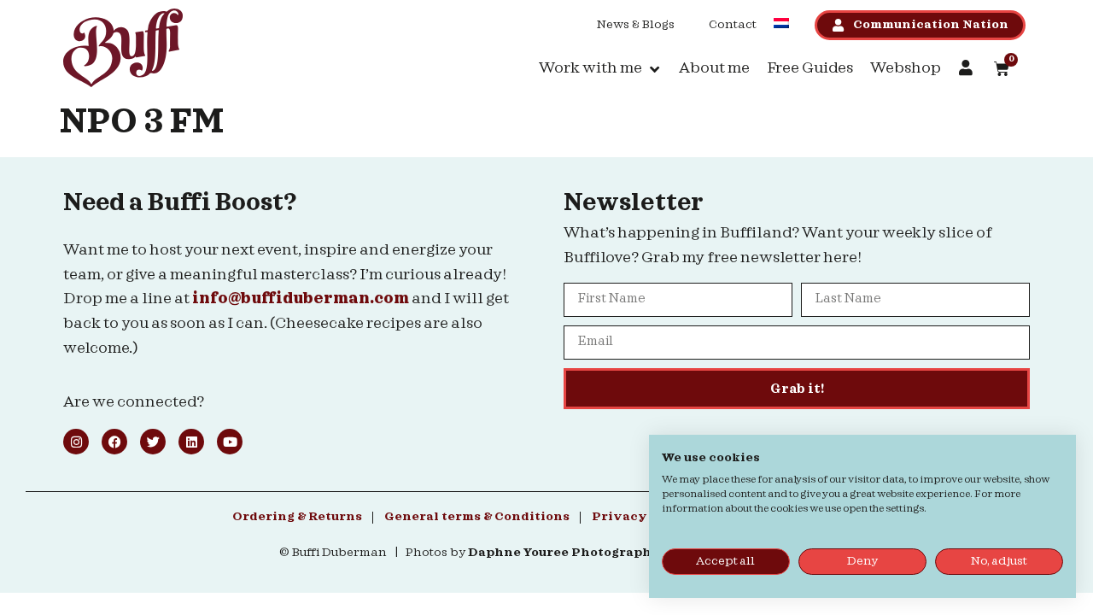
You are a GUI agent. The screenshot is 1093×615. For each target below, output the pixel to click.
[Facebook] (114, 441)
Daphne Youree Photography (564, 553)
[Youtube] (230, 441)
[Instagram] (76, 441)
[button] (600, 68)
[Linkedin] (191, 441)
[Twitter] (153, 441)
